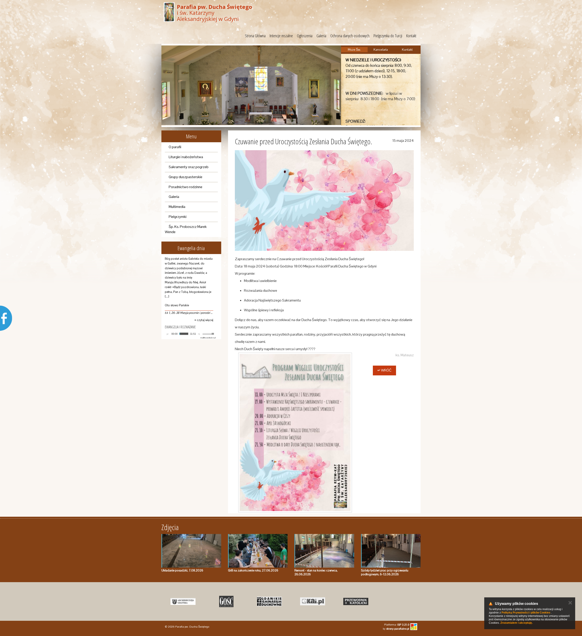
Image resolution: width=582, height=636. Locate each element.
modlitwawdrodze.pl (208, 338)
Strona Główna (255, 36)
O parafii (175, 147)
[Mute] (199, 334)
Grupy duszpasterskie (185, 177)
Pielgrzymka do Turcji (388, 36)
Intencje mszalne (281, 36)
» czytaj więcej (203, 320)
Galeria (321, 36)
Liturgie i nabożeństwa (186, 157)
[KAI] (312, 601)
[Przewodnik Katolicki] (355, 601)
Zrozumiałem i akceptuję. (516, 622)
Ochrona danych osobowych (349, 36)
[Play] (168, 334)
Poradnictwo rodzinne (185, 187)
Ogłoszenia (304, 36)
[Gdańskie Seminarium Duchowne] (269, 601)
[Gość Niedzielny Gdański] (226, 601)
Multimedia (177, 206)
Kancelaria (381, 49)
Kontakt (411, 36)
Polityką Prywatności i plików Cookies (526, 612)
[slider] (209, 333)
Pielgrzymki (177, 216)
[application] (190, 334)
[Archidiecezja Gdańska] (183, 601)
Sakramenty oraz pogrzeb (188, 167)
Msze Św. (354, 49)
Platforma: (396, 624)
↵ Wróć (384, 370)
